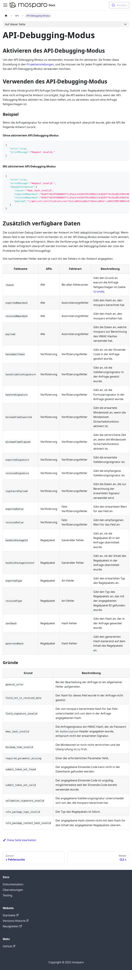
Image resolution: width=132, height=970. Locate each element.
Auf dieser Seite (15, 24)
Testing (7, 895)
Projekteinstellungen (40, 64)
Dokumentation (13, 884)
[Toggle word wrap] (119, 176)
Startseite (9, 915)
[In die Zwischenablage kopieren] (125, 145)
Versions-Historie (14, 921)
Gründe (98, 291)
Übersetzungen (13, 890)
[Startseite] (6, 15)
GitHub (7, 946)
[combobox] (119, 5)
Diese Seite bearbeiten (21, 840)
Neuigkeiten (11, 926)
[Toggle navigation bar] (5, 5)
